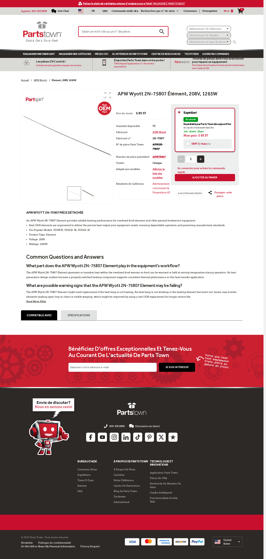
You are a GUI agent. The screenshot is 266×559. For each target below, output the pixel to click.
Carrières (119, 474)
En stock (191, 119)
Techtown (120, 496)
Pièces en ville (158, 478)
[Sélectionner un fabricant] (209, 29)
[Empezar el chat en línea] (52, 426)
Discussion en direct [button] (147, 426)
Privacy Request (90, 546)
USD (105, 11)
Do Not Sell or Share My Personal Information (48, 546)
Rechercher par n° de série (158, 10)
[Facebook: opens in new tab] (90, 437)
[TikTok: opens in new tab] (137, 437)
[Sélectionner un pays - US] (81, 11)
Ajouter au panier (204, 177)
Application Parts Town (164, 472)
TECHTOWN (191, 54)
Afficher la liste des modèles (159, 173)
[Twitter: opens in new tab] (161, 437)
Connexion (190, 10)
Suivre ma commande (215, 54)
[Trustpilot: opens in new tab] (173, 437)
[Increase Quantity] (200, 159)
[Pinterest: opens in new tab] (149, 437)
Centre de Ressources (166, 54)
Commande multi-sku (125, 10)
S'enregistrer (209, 10)
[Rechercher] (234, 42)
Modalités (27, 542)
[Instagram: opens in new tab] (114, 437)
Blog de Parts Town (125, 491)
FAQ (80, 491)
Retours (82, 485)
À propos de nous (124, 469)
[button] (107, 95)
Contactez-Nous (87, 469)
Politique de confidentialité (54, 542)
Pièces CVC (101, 54)
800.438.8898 (39, 11)
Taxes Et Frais (85, 480)
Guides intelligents (161, 492)
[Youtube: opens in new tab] (102, 437)
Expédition (83, 474)
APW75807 (159, 156)
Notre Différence (124, 480)
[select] (227, 542)
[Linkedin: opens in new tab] (125, 437)
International (121, 502)
